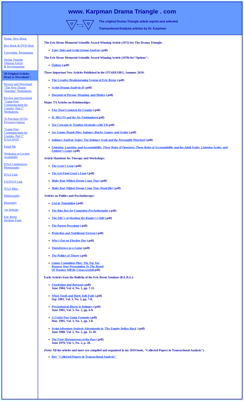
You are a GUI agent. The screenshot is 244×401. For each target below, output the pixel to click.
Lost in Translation (63, 203)
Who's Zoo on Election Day (69, 240)
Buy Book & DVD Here (19, 45)
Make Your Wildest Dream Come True (75, 180)
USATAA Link (13, 181)
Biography (10, 202)
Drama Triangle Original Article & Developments (14, 63)
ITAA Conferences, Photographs (16, 165)
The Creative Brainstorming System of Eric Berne (84, 80)
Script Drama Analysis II (68, 87)
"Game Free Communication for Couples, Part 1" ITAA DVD (15, 134)
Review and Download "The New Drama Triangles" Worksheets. (18, 87)
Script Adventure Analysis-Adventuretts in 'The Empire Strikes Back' (94, 328)
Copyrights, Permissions (18, 52)
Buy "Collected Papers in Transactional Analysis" (84, 356)
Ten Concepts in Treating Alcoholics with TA (79, 124)
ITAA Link (11, 174)
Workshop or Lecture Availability (17, 155)
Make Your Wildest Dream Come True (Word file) (82, 188)
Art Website (11, 209)
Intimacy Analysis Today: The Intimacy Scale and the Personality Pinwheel (98, 140)
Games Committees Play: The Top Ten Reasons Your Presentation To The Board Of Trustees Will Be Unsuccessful (78, 266)
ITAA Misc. (11, 188)
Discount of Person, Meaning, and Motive (78, 95)
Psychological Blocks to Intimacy (72, 306)
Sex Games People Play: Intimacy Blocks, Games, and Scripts (90, 132)
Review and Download (18, 98)
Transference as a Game (67, 248)
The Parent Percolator (65, 225)
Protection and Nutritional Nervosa (74, 233)
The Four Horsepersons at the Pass (74, 339)
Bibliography (12, 195)
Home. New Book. (15, 38)
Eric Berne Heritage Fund (12, 218)
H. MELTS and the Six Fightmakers (74, 117)
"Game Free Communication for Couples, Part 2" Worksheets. (15, 106)
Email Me (10, 146)
